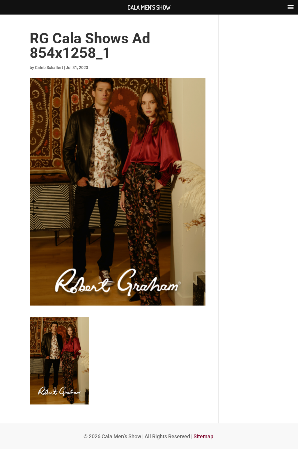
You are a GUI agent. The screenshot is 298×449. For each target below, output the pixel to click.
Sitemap (203, 436)
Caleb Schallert (49, 67)
